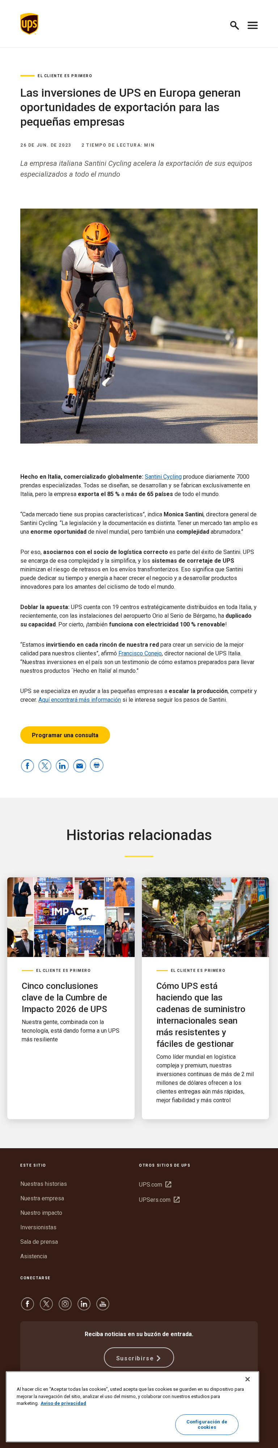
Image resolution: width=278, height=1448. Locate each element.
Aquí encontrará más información (79, 699)
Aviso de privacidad (63, 1403)
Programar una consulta (65, 735)
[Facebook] (27, 1307)
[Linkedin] (84, 1307)
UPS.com (155, 1184)
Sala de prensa (39, 1241)
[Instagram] (65, 1307)
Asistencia (33, 1256)
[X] (46, 1307)
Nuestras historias (43, 1183)
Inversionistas (38, 1227)
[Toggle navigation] (253, 24)
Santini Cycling (163, 476)
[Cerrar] (248, 1379)
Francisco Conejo (140, 653)
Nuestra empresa (42, 1198)
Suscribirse (135, 1358)
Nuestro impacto (41, 1212)
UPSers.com (159, 1199)
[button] (238, 24)
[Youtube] (103, 1307)
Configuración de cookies (206, 1424)
